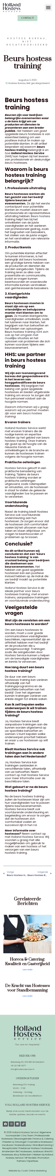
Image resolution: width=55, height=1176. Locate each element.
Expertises (33, 1161)
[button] (48, 7)
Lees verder (28, 970)
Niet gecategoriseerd (38, 83)
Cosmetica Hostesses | (40, 1141)
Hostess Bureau (17, 83)
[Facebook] (5, 1124)
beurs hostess (32, 413)
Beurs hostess (40, 216)
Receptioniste (9, 1148)
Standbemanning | (43, 1145)
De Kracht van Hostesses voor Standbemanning (27, 988)
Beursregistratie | (24, 1138)
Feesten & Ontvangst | (15, 1141)
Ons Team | (28, 1135)
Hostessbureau (23, 1145)
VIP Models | (31, 1157)
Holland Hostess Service (21, 428)
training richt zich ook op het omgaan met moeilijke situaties (26, 335)
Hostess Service (16, 468)
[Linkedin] (17, 1124)
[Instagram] (11, 1124)
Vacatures (8, 1145)
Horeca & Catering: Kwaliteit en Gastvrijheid (27, 961)
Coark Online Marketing (34, 1170)
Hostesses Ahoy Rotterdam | (17, 1154)
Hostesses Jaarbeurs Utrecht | (36, 1151)
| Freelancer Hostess (28, 1148)
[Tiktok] (23, 1124)
